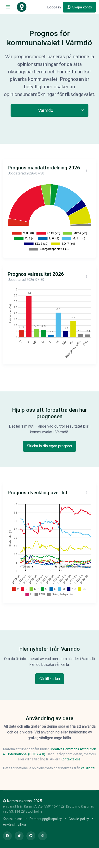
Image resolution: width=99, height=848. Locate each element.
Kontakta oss (70, 759)
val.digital (88, 768)
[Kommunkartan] (21, 7)
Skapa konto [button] (81, 7)
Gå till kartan (49, 678)
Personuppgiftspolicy (46, 819)
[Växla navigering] (7, 7)
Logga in (54, 7)
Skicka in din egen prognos (49, 446)
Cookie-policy (79, 819)
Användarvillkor (14, 825)
